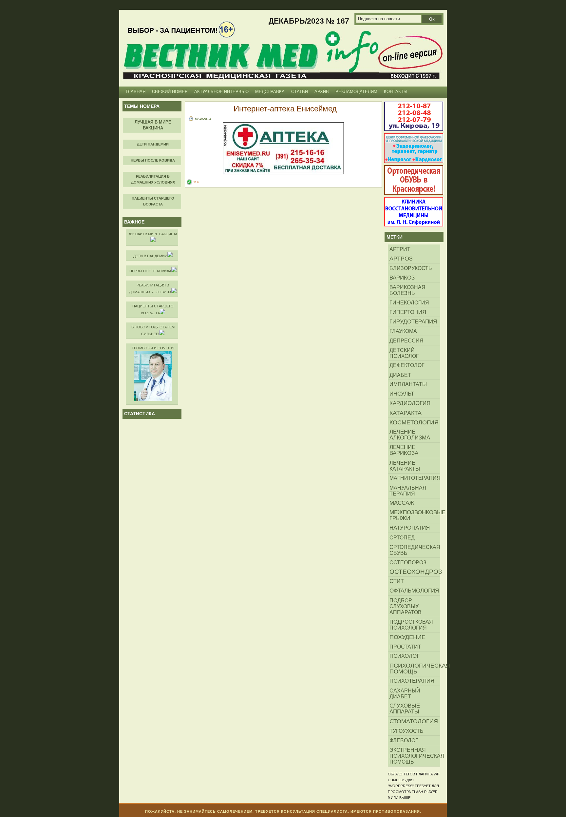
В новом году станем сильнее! (153, 330)
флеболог (403, 740)
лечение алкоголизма (409, 435)
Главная (135, 91)
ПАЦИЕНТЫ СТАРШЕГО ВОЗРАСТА (153, 309)
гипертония (407, 312)
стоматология (413, 721)
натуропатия (409, 528)
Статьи (299, 91)
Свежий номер (170, 91)
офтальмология (414, 591)
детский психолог (404, 353)
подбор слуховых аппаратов (405, 606)
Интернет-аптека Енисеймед (285, 108)
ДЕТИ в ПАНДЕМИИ (150, 256)
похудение (407, 637)
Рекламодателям (356, 91)
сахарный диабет (404, 693)
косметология (414, 422)
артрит (399, 249)
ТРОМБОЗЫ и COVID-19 (153, 348)
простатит (405, 647)
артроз (401, 258)
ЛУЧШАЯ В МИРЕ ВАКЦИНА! (153, 234)
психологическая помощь (414, 668)
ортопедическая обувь (414, 550)
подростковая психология (411, 625)
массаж (401, 503)
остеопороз (407, 562)
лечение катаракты (404, 466)
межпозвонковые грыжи (414, 515)
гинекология (409, 302)
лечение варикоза (403, 450)
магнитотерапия (414, 478)
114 (196, 182)
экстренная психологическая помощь (414, 756)
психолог (404, 656)
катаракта (405, 413)
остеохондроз (414, 571)
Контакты (395, 91)
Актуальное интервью (221, 91)
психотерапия (411, 681)
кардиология (409, 403)
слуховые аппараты (404, 709)
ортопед (402, 537)
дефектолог (406, 365)
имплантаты (408, 384)
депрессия (406, 340)
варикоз (402, 277)
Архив (321, 91)
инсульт (401, 394)
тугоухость (406, 731)
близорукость (410, 268)
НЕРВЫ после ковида (150, 271)
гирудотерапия (413, 321)
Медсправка (270, 91)
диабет (400, 375)
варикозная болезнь (407, 290)
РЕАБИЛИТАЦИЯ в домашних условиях (150, 288)
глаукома (403, 331)
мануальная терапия (407, 490)
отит (396, 581)
